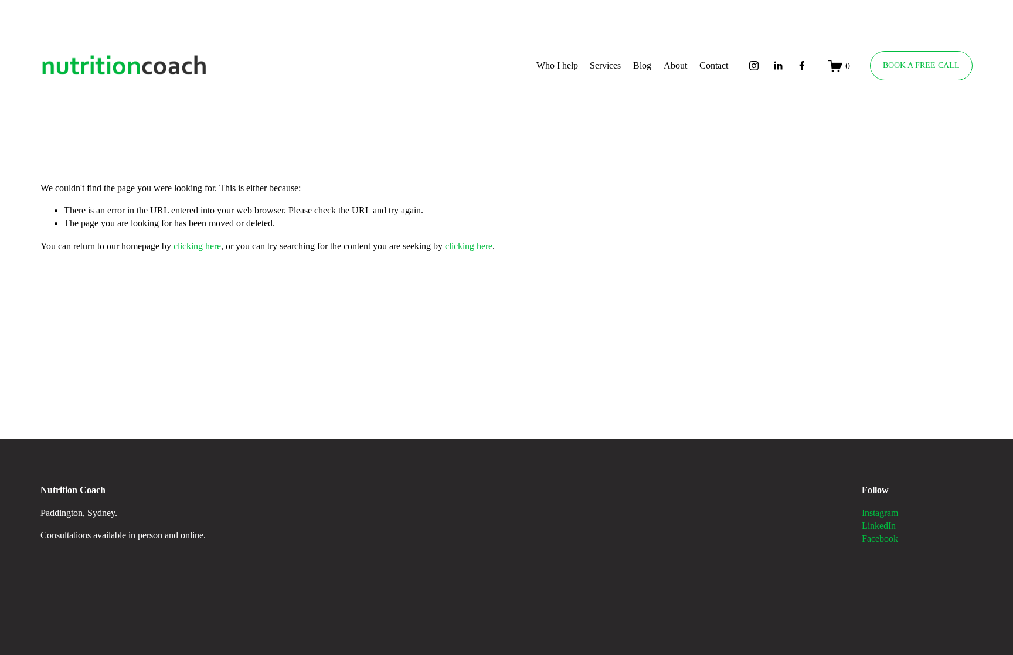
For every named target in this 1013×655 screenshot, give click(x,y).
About (675, 65)
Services (605, 65)
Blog (642, 65)
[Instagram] (754, 66)
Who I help (557, 65)
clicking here (197, 246)
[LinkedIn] (778, 66)
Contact (713, 65)
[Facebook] (802, 66)
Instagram (880, 513)
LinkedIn (879, 526)
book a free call (921, 65)
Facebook (880, 539)
